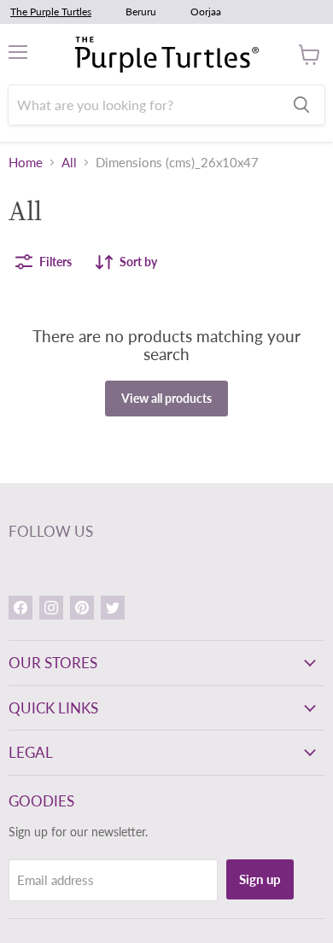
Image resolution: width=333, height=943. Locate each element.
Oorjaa (205, 11)
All (69, 162)
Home (26, 162)
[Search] (301, 105)
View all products (166, 398)
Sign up (260, 879)
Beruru (141, 11)
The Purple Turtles (50, 11)
